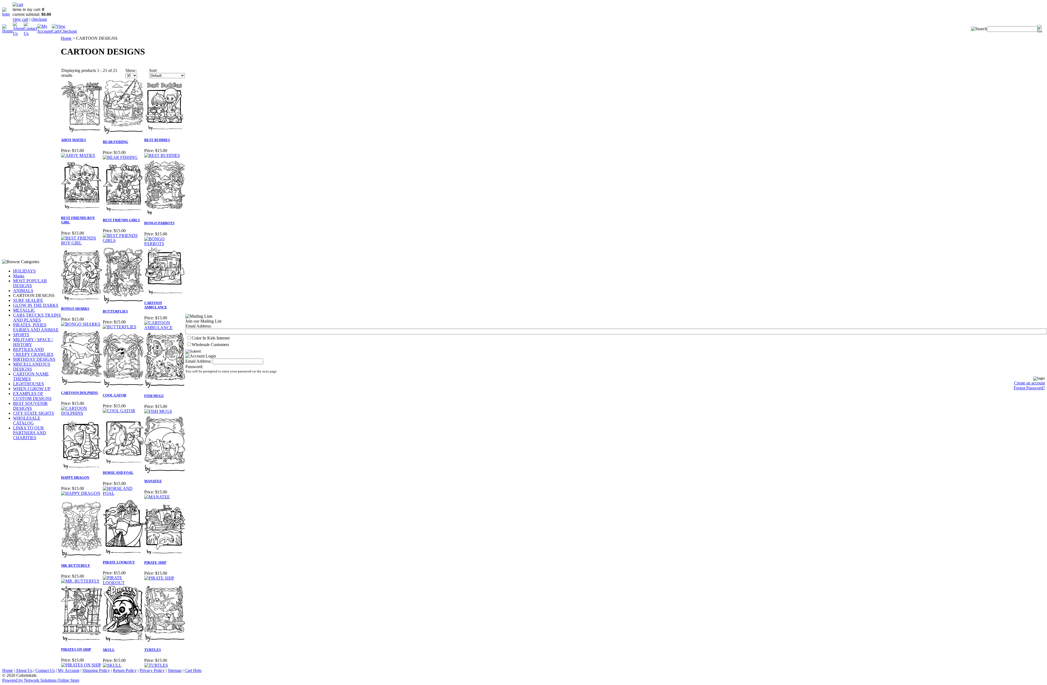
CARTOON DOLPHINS (79, 393)
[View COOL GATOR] (119, 410)
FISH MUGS (154, 396)
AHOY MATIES (73, 140)
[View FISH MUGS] (158, 411)
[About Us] (18, 33)
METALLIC (24, 310)
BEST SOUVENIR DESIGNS (30, 406)
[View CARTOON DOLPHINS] (81, 413)
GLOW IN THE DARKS (35, 305)
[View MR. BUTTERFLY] (80, 581)
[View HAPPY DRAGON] (80, 493)
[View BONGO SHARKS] (80, 324)
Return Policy (125, 670)
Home (66, 38)
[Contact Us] (30, 33)
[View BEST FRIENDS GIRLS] (123, 240)
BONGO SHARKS (75, 309)
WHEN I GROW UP (31, 388)
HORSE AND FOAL (118, 473)
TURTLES (152, 650)
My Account (68, 670)
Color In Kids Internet (211, 338)
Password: (194, 366)
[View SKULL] (112, 665)
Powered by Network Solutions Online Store (40, 680)
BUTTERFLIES (115, 311)
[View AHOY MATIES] (78, 155)
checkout (39, 19)
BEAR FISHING (115, 142)
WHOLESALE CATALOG (26, 420)
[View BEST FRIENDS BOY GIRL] (81, 243)
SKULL (109, 650)
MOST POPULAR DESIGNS (30, 283)
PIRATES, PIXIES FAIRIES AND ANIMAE (36, 327)
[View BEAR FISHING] (120, 157)
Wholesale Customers (210, 344)
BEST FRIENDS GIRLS (121, 220)
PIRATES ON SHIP (76, 649)
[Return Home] (7, 14)
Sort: (153, 70)
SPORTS (21, 334)
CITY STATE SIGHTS (33, 413)
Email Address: (198, 326)
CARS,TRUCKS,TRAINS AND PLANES (37, 317)
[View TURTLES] (156, 665)
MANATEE (153, 481)
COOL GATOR (114, 395)
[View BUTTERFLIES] (119, 327)
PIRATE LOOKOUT (119, 562)
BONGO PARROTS (159, 223)
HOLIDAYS (24, 271)
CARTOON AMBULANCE (155, 305)
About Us (24, 670)
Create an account (1029, 383)
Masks (18, 276)
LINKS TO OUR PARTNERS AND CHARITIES (29, 433)
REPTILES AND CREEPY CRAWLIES (33, 352)
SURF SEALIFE (28, 300)
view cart (20, 19)
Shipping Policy (96, 670)
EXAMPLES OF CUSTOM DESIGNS (32, 396)
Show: (131, 70)
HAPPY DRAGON (75, 477)
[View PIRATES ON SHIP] (81, 665)
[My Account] (44, 31)
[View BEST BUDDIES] (162, 155)
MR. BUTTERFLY (75, 565)
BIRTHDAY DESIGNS (34, 359)
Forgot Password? (1029, 388)
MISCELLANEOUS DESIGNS (31, 366)
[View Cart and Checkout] (64, 31)
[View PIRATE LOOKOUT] (123, 582)
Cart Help (193, 670)
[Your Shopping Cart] (18, 4)
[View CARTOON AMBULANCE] (164, 327)
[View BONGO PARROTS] (164, 243)
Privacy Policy (152, 670)
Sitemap (175, 670)
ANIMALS (23, 290)
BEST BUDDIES (157, 140)
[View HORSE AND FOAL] (123, 493)
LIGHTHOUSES (28, 383)
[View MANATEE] (157, 497)
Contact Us (45, 670)
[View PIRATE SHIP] (159, 578)
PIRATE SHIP (155, 562)
